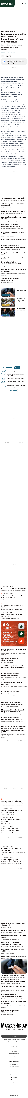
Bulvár (5, 314)
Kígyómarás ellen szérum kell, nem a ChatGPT (16, 382)
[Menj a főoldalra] (7, 4)
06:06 (3, 374)
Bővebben (14, 390)
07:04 (3, 371)
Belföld (17, 367)
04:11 (3, 381)
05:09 (3, 378)
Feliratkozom (14, 1036)
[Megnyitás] (25, 3)
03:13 (3, 385)
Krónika (6, 304)
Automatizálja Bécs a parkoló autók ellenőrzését (21, 300)
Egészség (6, 294)
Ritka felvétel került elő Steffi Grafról (21, 309)
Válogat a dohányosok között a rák (21, 290)
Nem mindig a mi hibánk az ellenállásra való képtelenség (16, 386)
